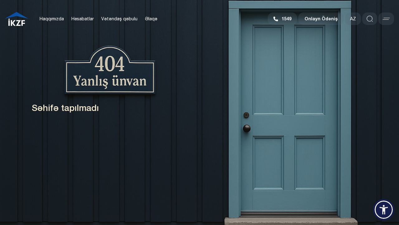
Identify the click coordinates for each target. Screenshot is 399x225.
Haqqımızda (52, 18)
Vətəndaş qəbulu (119, 18)
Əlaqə (151, 18)
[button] (384, 210)
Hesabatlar (82, 18)
